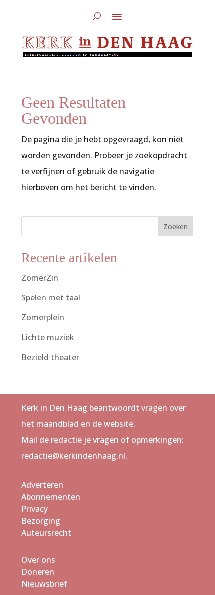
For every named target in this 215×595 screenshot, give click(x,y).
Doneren (38, 571)
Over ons (39, 559)
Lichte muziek (48, 337)
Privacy (35, 508)
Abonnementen (51, 496)
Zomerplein (43, 317)
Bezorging (41, 520)
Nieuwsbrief (45, 583)
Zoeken (176, 226)
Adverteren (43, 484)
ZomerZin (40, 277)
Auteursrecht (47, 532)
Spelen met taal (51, 297)
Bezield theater (51, 357)
